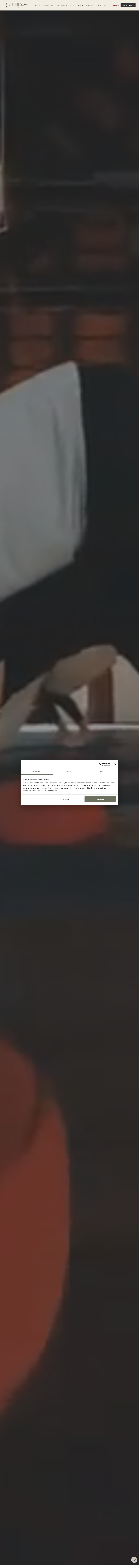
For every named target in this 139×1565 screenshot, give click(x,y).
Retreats (62, 5)
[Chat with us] (134, 1560)
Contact (102, 5)
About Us (48, 5)
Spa (72, 5)
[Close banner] (115, 764)
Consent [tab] (37, 771)
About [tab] (102, 771)
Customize (68, 799)
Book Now (128, 5)
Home (37, 5)
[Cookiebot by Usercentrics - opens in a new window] (100, 764)
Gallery (90, 5)
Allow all (100, 799)
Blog (80, 5)
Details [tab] (69, 771)
